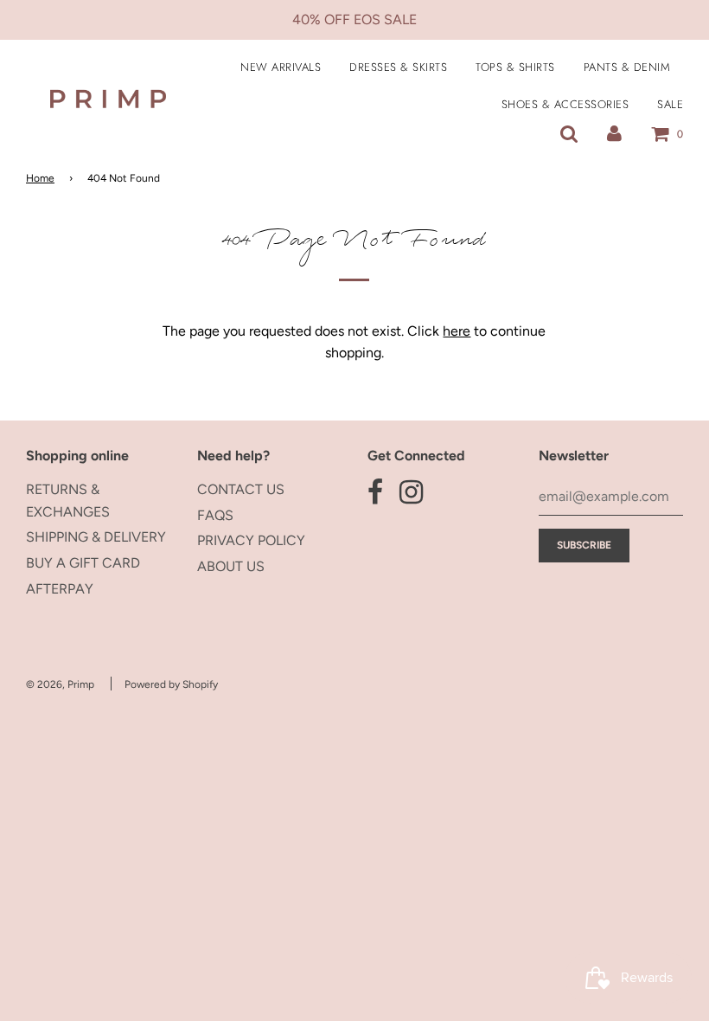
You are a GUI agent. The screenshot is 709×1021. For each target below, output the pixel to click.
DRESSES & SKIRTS (398, 67)
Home (40, 178)
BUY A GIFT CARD (83, 563)
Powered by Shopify (171, 684)
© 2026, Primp (60, 684)
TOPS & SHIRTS (515, 67)
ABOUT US (231, 566)
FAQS (215, 515)
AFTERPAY (59, 589)
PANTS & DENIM (627, 67)
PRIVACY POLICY (251, 540)
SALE (670, 104)
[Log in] (614, 134)
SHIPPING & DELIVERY (96, 537)
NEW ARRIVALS (280, 67)
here (456, 331)
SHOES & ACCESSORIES (565, 104)
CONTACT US (240, 489)
